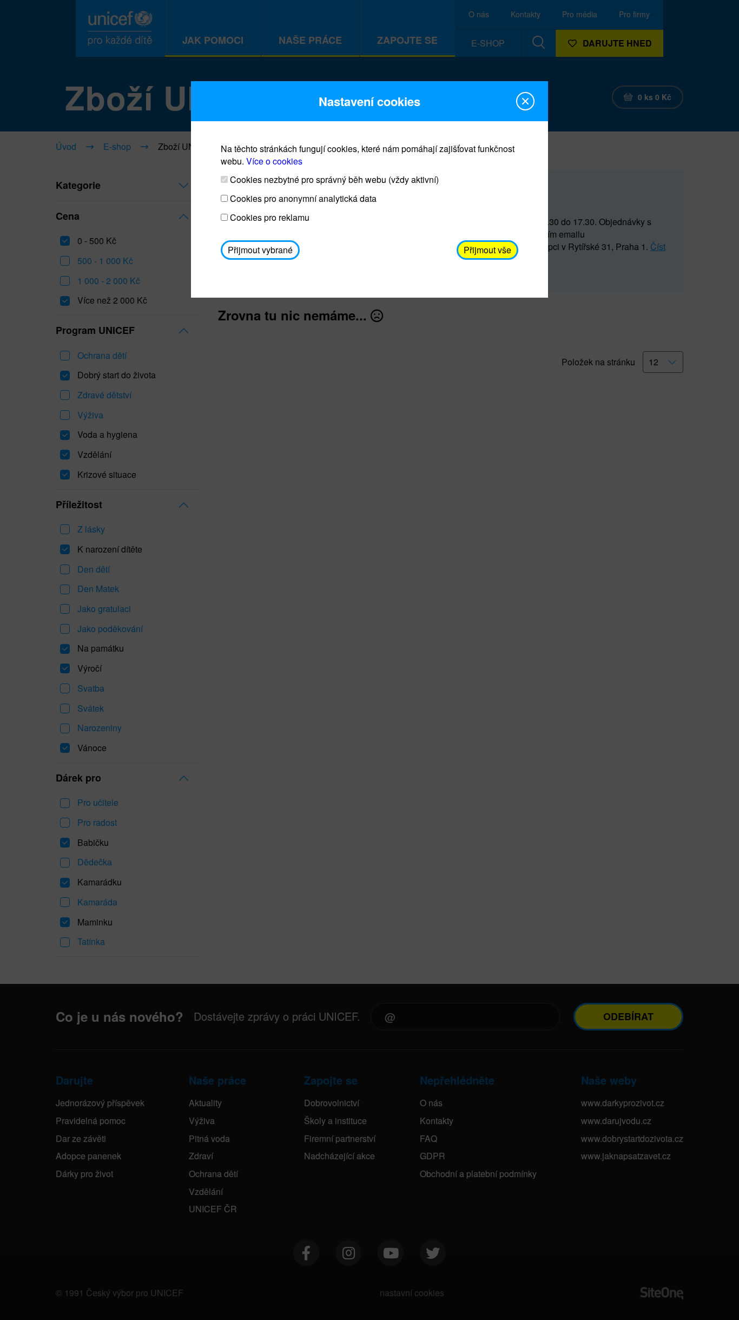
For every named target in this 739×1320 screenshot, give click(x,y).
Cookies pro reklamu (268, 218)
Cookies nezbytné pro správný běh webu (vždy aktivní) (333, 180)
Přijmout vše (487, 250)
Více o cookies (274, 161)
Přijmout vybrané (260, 250)
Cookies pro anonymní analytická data (302, 199)
